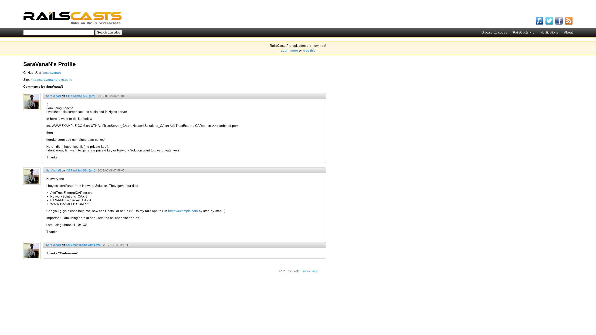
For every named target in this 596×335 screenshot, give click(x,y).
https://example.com (183, 211)
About (568, 32)
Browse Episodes (494, 32)
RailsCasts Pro (524, 32)
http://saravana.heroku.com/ (51, 79)
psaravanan (52, 72)
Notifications (549, 32)
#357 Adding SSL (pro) (80, 96)
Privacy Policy (309, 271)
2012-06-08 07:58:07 (111, 170)
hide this (309, 50)
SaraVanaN (53, 96)
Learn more (289, 50)
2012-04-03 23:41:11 (116, 245)
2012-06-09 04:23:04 (111, 96)
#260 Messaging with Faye (83, 245)
